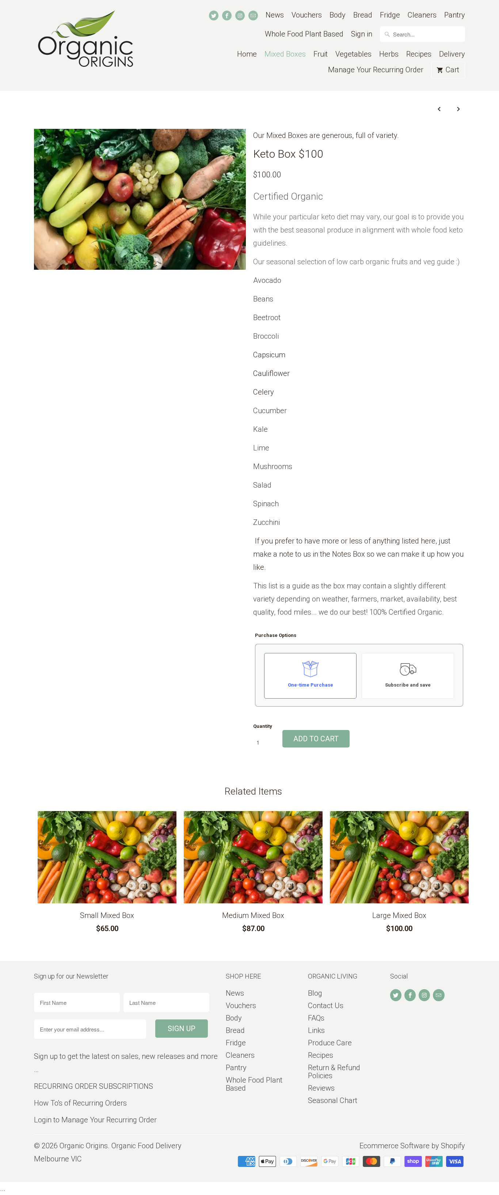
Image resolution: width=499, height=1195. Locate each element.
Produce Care (330, 1042)
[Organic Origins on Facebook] (227, 15)
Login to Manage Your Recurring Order (95, 1119)
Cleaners (422, 15)
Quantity (262, 726)
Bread (362, 15)
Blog (315, 993)
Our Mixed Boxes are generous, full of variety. (326, 135)
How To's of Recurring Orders (80, 1103)
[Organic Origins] (85, 45)
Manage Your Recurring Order (375, 70)
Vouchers (307, 15)
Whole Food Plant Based (304, 34)
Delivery (452, 54)
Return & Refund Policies (334, 1071)
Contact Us (325, 1005)
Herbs (389, 54)
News (275, 15)
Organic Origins (84, 1145)
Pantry (454, 15)
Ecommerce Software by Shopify (412, 1145)
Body (338, 15)
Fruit (320, 54)
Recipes (418, 54)
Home (247, 54)
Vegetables (353, 54)
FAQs (316, 1018)
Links (316, 1030)
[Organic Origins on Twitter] (213, 15)
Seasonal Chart (332, 1100)
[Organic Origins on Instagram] (240, 15)
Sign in (361, 34)
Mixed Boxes (285, 54)
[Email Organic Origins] (253, 15)
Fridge (390, 15)
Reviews (321, 1088)
